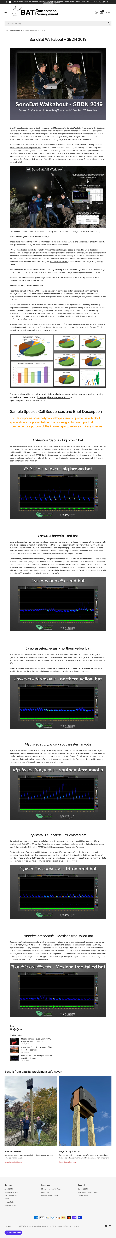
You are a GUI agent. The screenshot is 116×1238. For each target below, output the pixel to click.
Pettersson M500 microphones (86, 144)
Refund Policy (83, 1196)
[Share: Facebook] (11, 1029)
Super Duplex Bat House (67, 1162)
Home (6, 30)
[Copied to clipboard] (20, 1029)
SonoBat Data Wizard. (59, 261)
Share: (12, 1026)
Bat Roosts (45, 1192)
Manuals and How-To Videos (51, 1189)
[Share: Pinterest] (18, 1029)
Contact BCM (82, 1189)
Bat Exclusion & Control (49, 1196)
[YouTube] (10, 2)
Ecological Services (11, 1192)
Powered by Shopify (72, 1226)
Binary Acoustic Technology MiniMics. (25, 147)
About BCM (9, 1189)
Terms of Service (10, 1205)
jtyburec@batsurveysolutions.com (27, 400)
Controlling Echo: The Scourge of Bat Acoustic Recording (36, 1048)
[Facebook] (6, 2)
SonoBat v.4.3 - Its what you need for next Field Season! (36, 1056)
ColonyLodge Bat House (13, 1162)
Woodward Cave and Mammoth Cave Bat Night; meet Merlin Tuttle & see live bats (44, 1)
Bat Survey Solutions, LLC (40, 236)
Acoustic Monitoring (16, 30)
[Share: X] (14, 1029)
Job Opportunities (11, 1196)
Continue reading (16, 1035)
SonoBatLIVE (56, 144)
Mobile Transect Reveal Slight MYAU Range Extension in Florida (36, 1040)
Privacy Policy (9, 1202)
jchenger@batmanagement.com (53, 397)
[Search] (108, 23)
